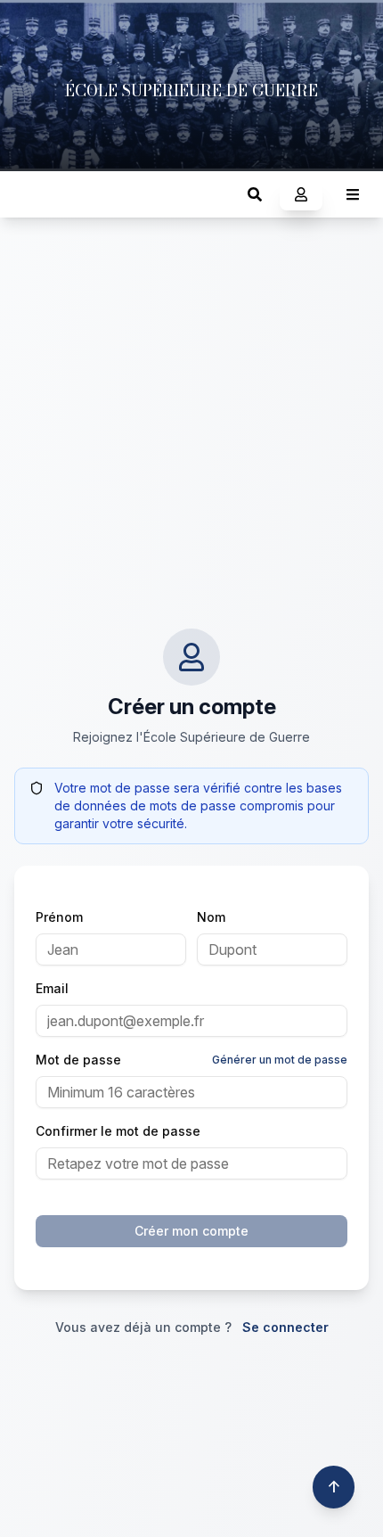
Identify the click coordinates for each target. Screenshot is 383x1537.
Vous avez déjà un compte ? (192, 1327)
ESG (31, 194)
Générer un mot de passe (279, 1059)
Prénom (59, 917)
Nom (211, 917)
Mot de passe (78, 1059)
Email (52, 988)
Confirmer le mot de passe (118, 1130)
